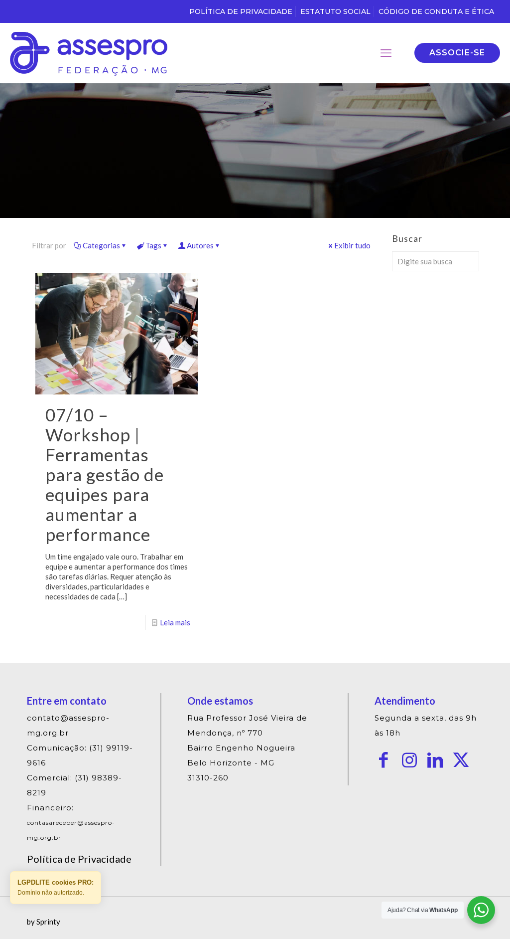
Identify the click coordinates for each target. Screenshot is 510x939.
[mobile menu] (386, 52)
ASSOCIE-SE (457, 52)
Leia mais (175, 622)
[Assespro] (88, 53)
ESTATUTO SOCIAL (335, 11)
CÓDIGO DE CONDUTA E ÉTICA (436, 11)
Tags (153, 245)
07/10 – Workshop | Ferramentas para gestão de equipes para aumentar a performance (104, 474)
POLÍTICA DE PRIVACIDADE (240, 11)
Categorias (101, 245)
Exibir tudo (352, 245)
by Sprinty (43, 921)
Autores (200, 245)
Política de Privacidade (79, 859)
